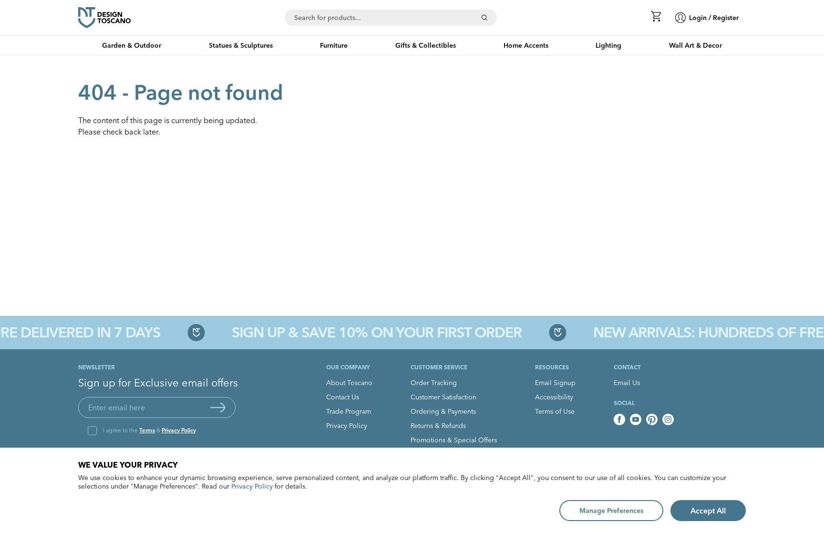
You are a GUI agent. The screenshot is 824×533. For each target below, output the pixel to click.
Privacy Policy (179, 430)
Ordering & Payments (443, 411)
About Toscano (349, 382)
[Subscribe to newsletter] (218, 407)
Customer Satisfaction (443, 397)
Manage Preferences (611, 510)
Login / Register (714, 17)
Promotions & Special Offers (454, 440)
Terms (147, 430)
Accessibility (554, 397)
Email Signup (555, 382)
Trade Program (348, 411)
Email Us (627, 382)
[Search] (484, 17)
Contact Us (342, 397)
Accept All (708, 510)
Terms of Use (555, 411)
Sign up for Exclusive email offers (158, 382)
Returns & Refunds (438, 425)
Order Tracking (434, 382)
